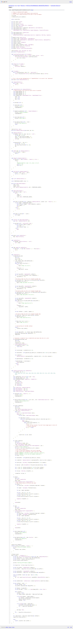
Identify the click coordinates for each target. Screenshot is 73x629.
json (71, 627)
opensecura (11, 5)
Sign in (70, 1)
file (32, 9)
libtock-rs (23, 5)
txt (68, 627)
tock (19, 5)
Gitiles (7, 627)
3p (16, 5)
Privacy (10, 627)
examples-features (55, 5)
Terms (13, 627)
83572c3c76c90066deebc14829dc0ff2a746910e (37, 5)
